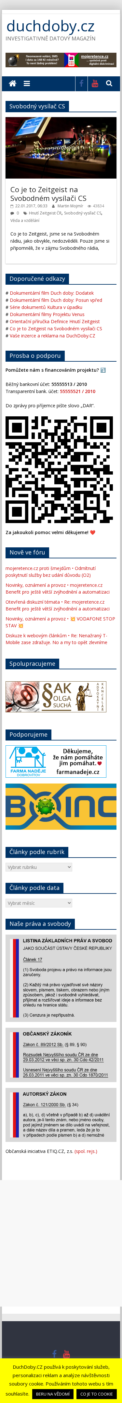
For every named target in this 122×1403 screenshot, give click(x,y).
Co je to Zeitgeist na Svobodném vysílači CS (48, 193)
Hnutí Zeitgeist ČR (45, 213)
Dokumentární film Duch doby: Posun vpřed (56, 300)
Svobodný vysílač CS (82, 213)
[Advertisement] (61, 1243)
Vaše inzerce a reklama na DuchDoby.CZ (52, 336)
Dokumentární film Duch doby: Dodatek (52, 293)
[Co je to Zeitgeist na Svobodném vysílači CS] (61, 120)
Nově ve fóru (27, 552)
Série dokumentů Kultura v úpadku (46, 307)
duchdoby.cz (50, 26)
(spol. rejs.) (86, 1151)
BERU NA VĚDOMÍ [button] (53, 1394)
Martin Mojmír (71, 206)
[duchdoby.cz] (13, 84)
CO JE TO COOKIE (96, 1394)
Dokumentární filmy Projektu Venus (47, 314)
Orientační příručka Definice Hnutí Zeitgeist (55, 321)
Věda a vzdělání (24, 220)
